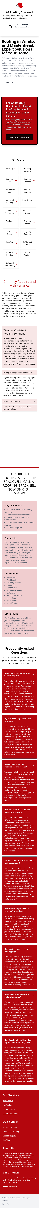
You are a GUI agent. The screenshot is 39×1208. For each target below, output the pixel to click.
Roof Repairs (8, 1101)
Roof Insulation (9, 211)
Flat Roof (9, 221)
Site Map (6, 1140)
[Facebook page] (3, 1204)
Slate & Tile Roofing (11, 1113)
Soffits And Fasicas (27, 243)
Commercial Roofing (10, 190)
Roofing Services (27, 180)
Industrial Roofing (10, 201)
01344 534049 (23, 491)
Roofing (9, 169)
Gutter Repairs (9, 1109)
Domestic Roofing (27, 190)
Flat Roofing (7, 1105)
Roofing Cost (9, 180)
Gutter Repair (9, 232)
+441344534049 (10, 1186)
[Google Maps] (7, 1204)
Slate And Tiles (9, 243)
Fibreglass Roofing (10, 253)
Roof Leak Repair (27, 211)
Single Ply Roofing (27, 232)
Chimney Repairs (9, 1136)
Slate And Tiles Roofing (9, 264)
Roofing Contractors (27, 170)
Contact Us (8, 82)
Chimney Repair (27, 222)
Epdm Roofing (27, 253)
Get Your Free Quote (19, 137)
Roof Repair (27, 200)
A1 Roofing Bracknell (19, 12)
